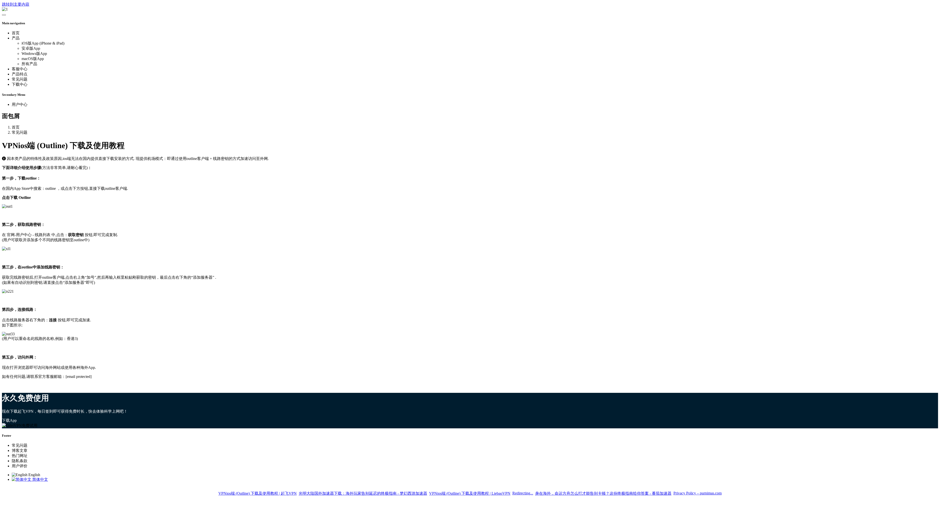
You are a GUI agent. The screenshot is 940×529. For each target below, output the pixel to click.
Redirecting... (522, 493)
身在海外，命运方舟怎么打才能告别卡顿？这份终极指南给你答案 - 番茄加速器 (603, 493)
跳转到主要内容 (15, 4)
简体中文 (39, 479)
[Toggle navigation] (4, 15)
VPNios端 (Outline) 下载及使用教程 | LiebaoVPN (469, 493)
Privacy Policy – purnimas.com (697, 493)
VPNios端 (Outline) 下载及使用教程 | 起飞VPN (257, 493)
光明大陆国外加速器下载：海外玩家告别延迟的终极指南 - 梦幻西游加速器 (363, 493)
